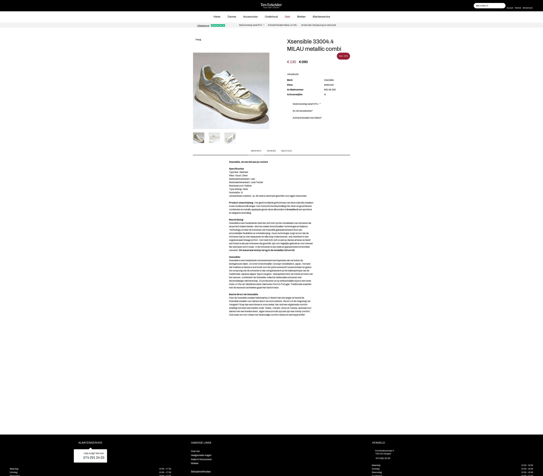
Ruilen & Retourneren (201, 459)
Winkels (194, 463)
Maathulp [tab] (286, 151)
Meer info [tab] (256, 151)
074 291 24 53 (93, 457)
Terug (198, 39)
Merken (301, 16)
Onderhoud (271, 16)
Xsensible (329, 80)
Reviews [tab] (271, 151)
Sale (287, 16)
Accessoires (250, 16)
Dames (232, 16)
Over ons (195, 451)
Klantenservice (321, 16)
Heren (216, 16)
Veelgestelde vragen (201, 455)
